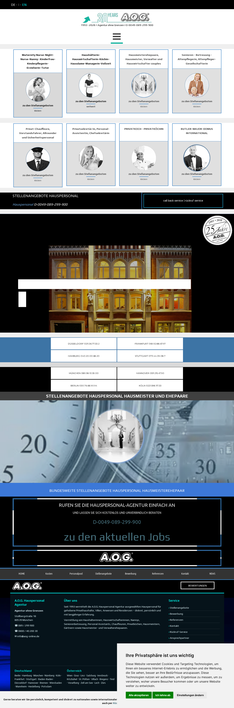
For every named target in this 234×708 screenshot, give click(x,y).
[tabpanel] (42, 4)
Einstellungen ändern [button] (190, 695)
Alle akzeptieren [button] (139, 695)
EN (24, 5)
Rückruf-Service (179, 631)
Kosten (49, 573)
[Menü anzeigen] (117, 37)
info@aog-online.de (28, 636)
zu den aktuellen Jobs (117, 536)
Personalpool (76, 573)
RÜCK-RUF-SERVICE (197, 316)
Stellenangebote (103, 573)
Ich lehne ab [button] (162, 695)
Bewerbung (130, 573)
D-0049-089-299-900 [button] (117, 522)
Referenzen (158, 573)
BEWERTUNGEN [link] (197, 585)
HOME (22, 573)
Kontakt (174, 625)
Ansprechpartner (179, 637)
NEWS (212, 573)
